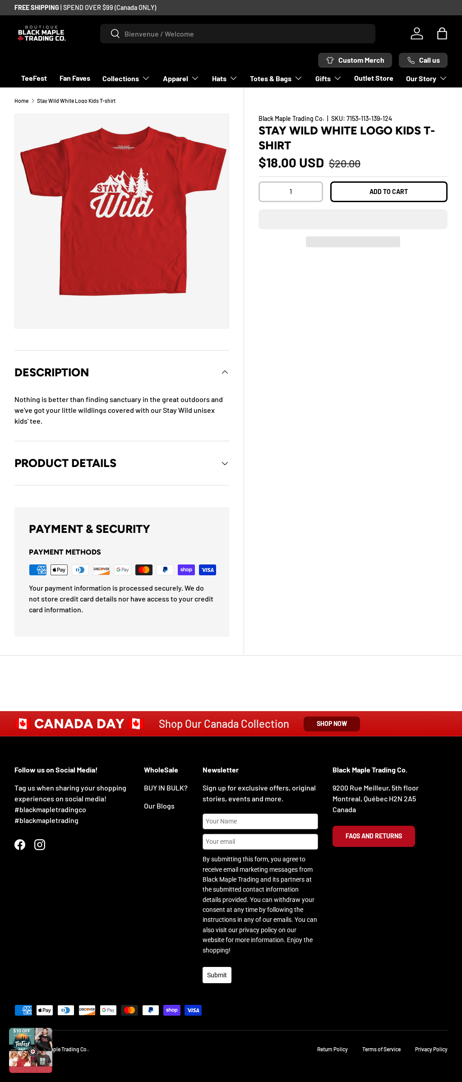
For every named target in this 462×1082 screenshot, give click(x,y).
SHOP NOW (332, 723)
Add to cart (389, 191)
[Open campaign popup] (30, 1050)
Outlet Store (373, 78)
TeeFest (34, 78)
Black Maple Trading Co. (291, 118)
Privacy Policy (431, 1049)
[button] (353, 219)
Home (21, 100)
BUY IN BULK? (166, 787)
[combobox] (237, 33)
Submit (217, 975)
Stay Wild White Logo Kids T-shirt (76, 100)
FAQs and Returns (374, 836)
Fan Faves (75, 78)
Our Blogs (159, 805)
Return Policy (332, 1049)
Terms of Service (381, 1049)
